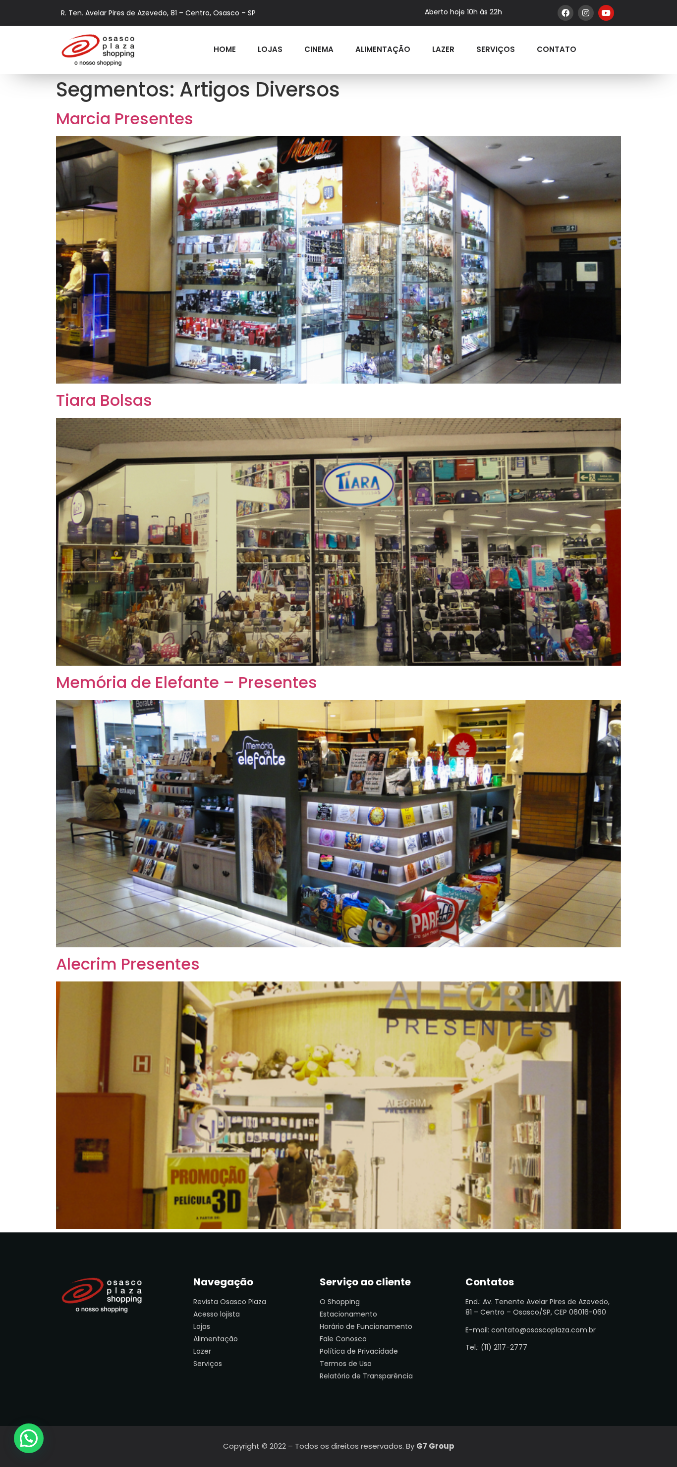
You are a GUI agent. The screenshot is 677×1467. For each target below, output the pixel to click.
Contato (556, 49)
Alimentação (382, 49)
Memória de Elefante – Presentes (186, 682)
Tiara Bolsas (104, 400)
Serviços (495, 49)
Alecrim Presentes (128, 964)
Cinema (319, 49)
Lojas (270, 49)
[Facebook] (565, 13)
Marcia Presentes (124, 118)
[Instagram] (586, 13)
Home (225, 49)
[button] (29, 1438)
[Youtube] (606, 13)
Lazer (443, 49)
